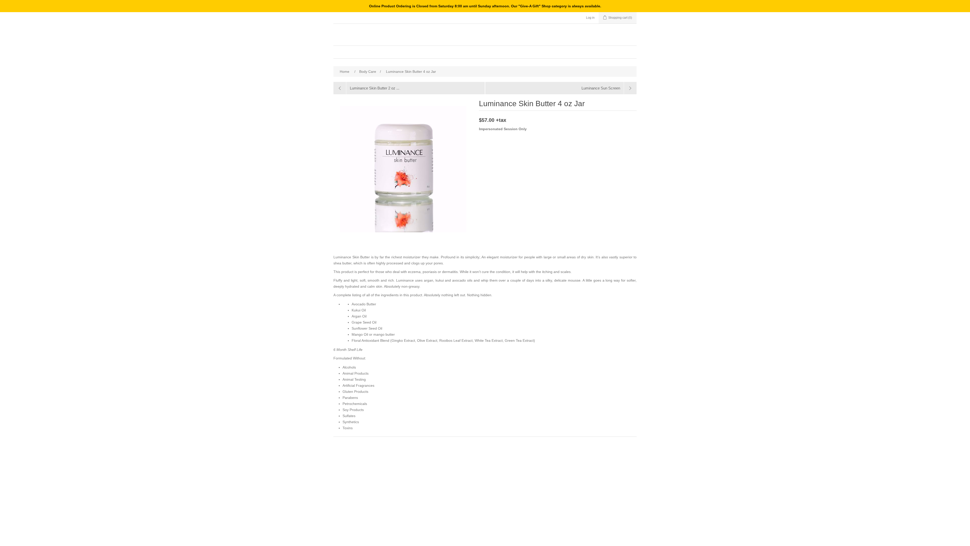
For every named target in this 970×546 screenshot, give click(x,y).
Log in (590, 17)
